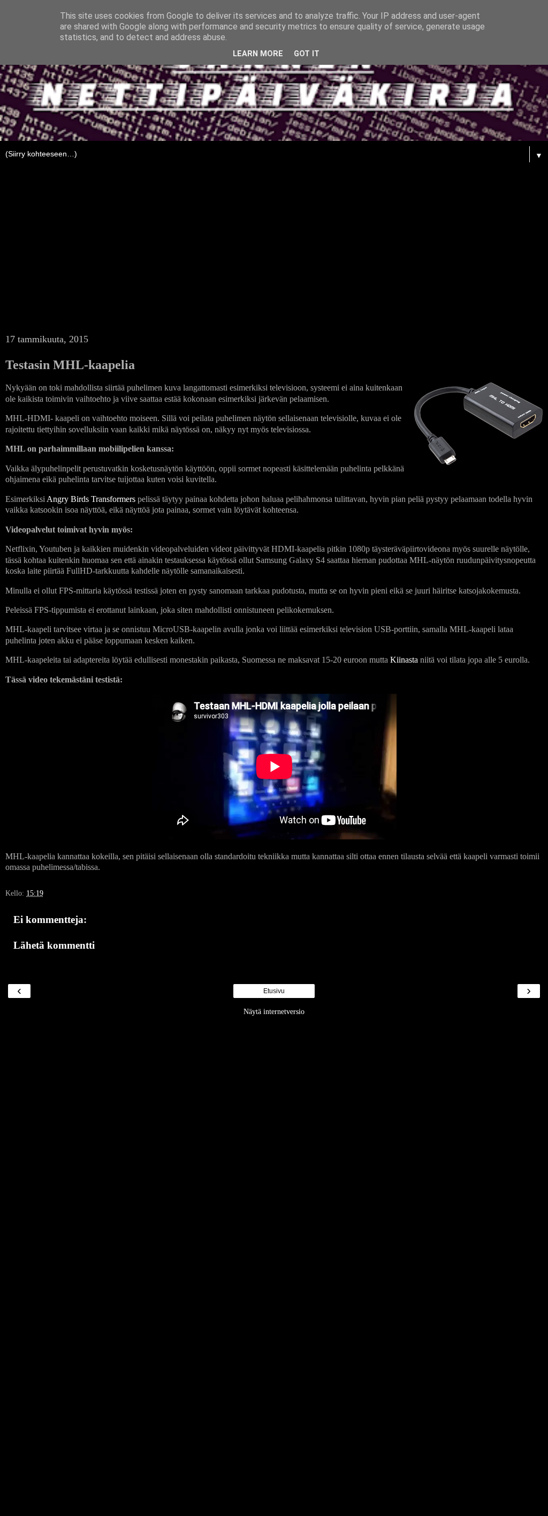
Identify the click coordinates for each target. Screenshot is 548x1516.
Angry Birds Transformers (91, 499)
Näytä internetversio (274, 1011)
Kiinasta (404, 659)
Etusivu (274, 991)
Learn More (258, 53)
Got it (306, 53)
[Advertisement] (274, 253)
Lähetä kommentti (54, 945)
